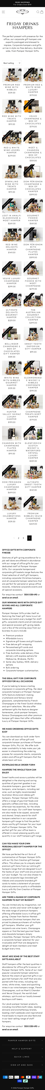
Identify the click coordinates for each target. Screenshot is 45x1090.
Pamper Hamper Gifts (22, 1040)
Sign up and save (22, 1065)
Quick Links (22, 1057)
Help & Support (22, 1049)
